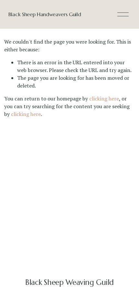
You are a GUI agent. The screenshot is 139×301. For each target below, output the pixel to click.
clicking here (104, 98)
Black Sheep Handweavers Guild (44, 14)
